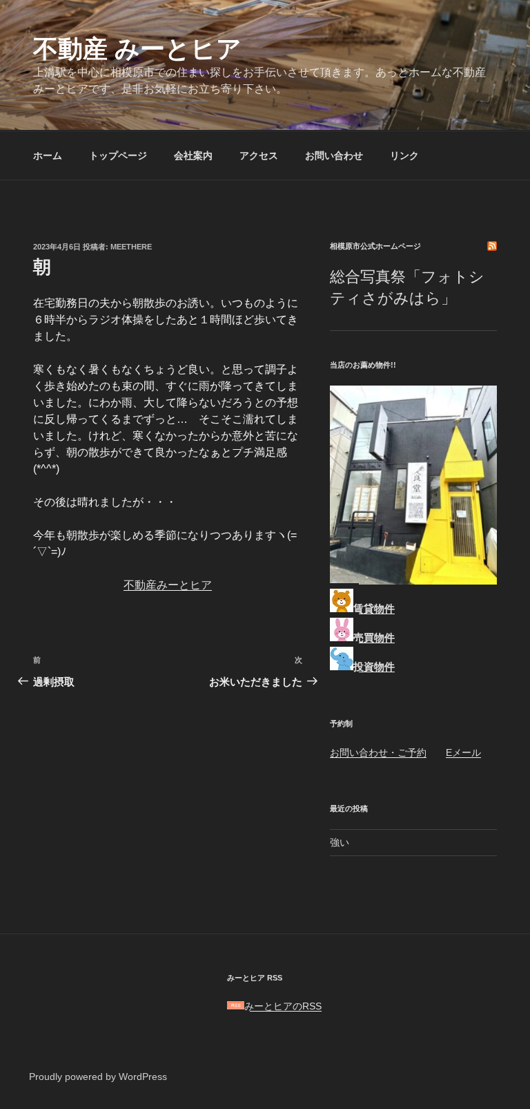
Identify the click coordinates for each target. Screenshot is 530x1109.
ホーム (47, 155)
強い (339, 842)
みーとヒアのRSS (283, 1006)
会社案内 (193, 155)
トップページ (118, 155)
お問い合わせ (334, 155)
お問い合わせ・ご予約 (378, 752)
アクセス (258, 155)
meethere (131, 247)
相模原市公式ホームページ (375, 246)
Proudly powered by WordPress (98, 1076)
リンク (404, 155)
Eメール (463, 752)
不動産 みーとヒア (137, 49)
